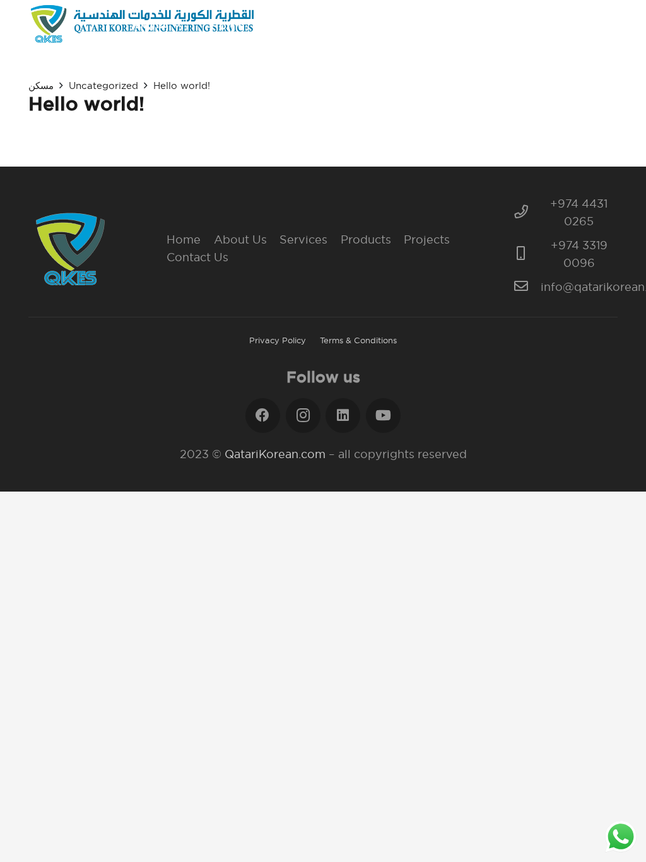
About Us (240, 239)
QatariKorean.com (275, 454)
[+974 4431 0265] (527, 212)
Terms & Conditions (358, 340)
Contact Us (197, 257)
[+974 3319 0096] (527, 254)
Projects (427, 239)
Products (366, 239)
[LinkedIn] (343, 415)
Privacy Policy (277, 340)
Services (303, 239)
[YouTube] (383, 415)
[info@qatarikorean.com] (527, 287)
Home (184, 239)
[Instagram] (303, 415)
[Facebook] (262, 415)
